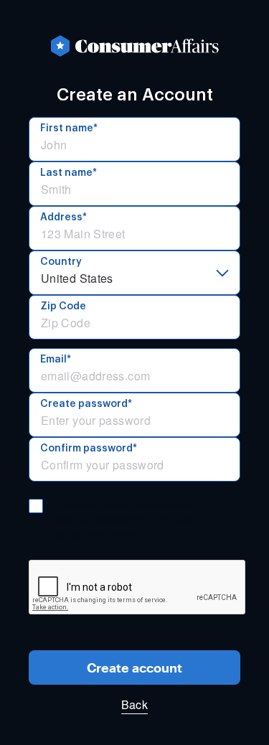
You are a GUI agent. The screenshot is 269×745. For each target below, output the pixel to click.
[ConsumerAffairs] (134, 46)
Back (134, 704)
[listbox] (134, 272)
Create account (134, 667)
